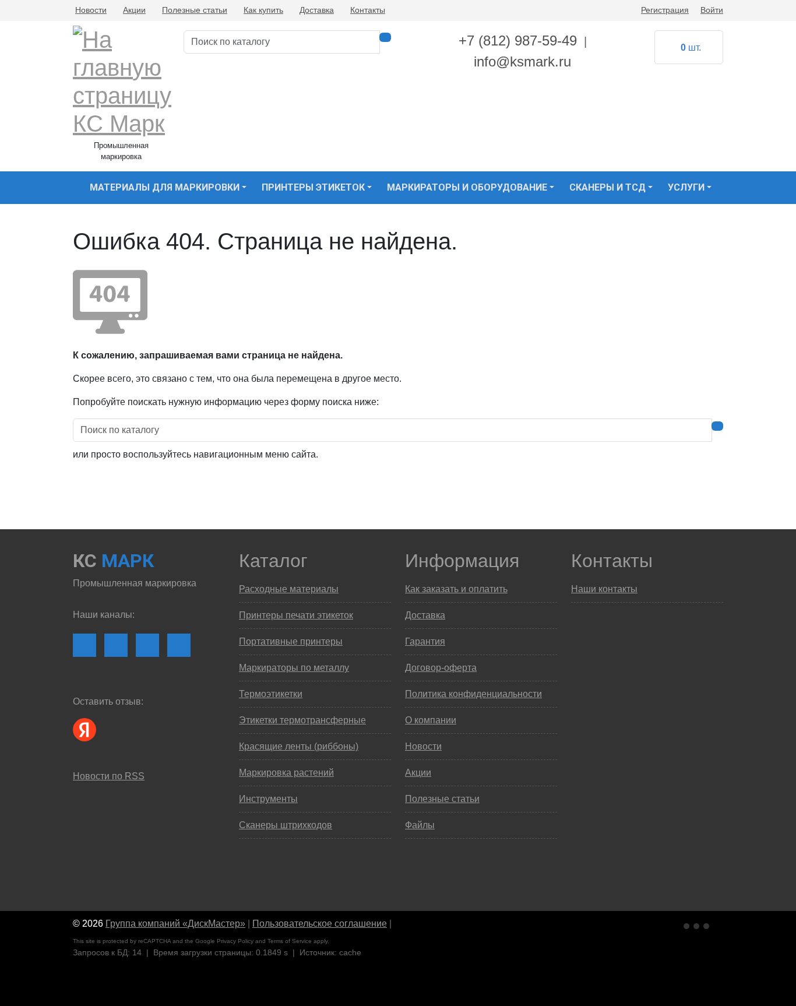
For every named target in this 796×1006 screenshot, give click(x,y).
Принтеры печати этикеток (296, 615)
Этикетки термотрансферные (302, 720)
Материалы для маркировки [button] (164, 187)
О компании (430, 720)
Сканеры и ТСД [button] (607, 187)
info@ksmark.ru (522, 61)
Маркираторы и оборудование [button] (467, 187)
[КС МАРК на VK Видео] (84, 645)
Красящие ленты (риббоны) (298, 746)
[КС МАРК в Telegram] (147, 645)
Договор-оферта (441, 668)
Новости (91, 10)
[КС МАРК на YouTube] (116, 645)
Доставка (317, 10)
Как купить (263, 10)
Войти (711, 10)
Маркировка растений (286, 773)
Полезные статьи (194, 10)
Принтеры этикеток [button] (313, 187)
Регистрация (665, 10)
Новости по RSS (109, 776)
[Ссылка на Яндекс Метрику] (697, 924)
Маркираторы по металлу (294, 668)
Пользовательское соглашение (319, 923)
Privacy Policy (235, 941)
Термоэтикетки (270, 694)
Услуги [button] (686, 187)
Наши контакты (604, 589)
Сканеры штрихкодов (285, 825)
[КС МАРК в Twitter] (179, 645)
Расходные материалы (289, 589)
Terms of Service (289, 941)
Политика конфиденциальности (473, 694)
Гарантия (425, 641)
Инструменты (268, 799)
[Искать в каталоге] (385, 37)
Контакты (367, 10)
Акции (134, 10)
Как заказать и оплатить (456, 589)
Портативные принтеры (291, 641)
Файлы (420, 825)
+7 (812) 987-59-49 (518, 40)
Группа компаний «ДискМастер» (175, 923)
